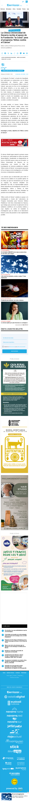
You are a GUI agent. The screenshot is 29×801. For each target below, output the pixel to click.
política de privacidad (21, 346)
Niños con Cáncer (21, 57)
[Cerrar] (28, 792)
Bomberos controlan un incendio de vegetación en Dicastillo (12, 651)
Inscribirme (14, 351)
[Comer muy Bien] (8, 763)
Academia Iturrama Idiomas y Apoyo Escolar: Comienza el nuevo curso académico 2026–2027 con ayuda (12, 656)
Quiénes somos (10, 672)
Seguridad (20, 675)
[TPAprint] (8, 769)
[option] (14, 5)
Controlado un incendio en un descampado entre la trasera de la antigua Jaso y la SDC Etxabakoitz (14, 636)
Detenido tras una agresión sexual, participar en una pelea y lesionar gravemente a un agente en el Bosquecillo (14, 667)
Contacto (18, 672)
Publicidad (23, 672)
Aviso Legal (9, 675)
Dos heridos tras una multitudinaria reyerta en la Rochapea (14, 631)
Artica (14, 9)
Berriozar (3, 9)
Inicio (4, 672)
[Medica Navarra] (21, 758)
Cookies (15, 675)
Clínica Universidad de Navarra (8, 57)
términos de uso (12, 346)
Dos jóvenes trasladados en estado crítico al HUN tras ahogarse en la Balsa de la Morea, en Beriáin (14, 661)
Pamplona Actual (14, 30)
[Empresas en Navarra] (8, 758)
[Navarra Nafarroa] (14, 774)
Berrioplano (8, 9)
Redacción (4, 67)
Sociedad (19, 9)
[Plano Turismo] (21, 763)
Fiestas (24, 9)
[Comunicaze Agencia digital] (14, 681)
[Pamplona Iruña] (21, 769)
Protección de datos (14, 677)
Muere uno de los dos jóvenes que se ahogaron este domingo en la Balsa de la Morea (14, 646)
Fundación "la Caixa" (6, 59)
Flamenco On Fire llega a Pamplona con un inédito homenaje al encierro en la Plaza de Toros (14, 641)
